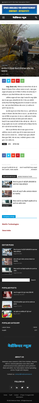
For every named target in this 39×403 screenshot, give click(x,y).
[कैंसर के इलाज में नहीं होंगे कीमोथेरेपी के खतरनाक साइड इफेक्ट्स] (7, 184)
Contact (16, 395)
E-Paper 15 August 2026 (27, 395)
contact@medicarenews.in (23, 374)
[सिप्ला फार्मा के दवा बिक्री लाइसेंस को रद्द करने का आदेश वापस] (7, 203)
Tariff (10, 395)
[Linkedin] (17, 388)
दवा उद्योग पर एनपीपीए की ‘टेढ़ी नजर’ (22, 311)
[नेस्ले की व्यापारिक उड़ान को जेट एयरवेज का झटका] (7, 304)
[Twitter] (22, 388)
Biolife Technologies (10, 223)
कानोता (9, 144)
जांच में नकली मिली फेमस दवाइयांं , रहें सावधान (28, 169)
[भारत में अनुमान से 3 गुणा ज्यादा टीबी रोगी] (7, 294)
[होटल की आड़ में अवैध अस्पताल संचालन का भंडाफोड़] (7, 193)
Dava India (6, 229)
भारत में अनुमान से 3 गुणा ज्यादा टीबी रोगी (23, 292)
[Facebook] (11, 388)
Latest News (9, 22)
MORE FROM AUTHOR (25, 176)
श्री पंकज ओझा (16, 144)
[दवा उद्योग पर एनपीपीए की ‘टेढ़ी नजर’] (7, 314)
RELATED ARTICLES (9, 176)
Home (2, 22)
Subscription (19, 397)
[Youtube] (28, 388)
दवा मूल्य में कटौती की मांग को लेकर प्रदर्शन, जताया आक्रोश (10, 169)
